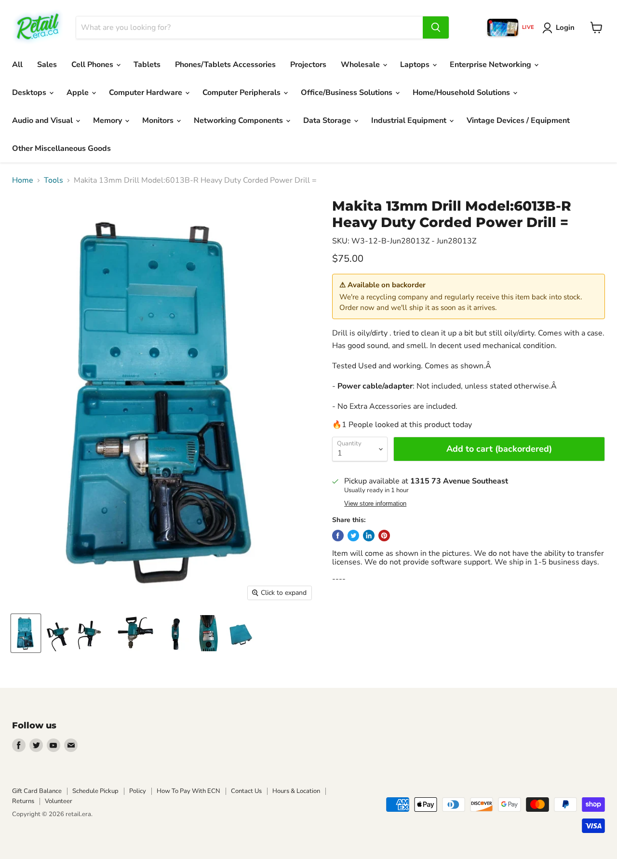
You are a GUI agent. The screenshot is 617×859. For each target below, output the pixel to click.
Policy (137, 791)
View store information (375, 503)
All (17, 64)
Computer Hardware (146, 92)
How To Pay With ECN (188, 791)
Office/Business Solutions (347, 92)
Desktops (30, 92)
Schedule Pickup (95, 791)
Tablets (147, 64)
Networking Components (239, 120)
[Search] (436, 27)
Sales (47, 64)
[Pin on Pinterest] (384, 535)
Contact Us (246, 791)
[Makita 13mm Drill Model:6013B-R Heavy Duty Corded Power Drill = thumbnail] (25, 633)
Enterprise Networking (491, 64)
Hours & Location (296, 791)
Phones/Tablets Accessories (225, 64)
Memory (108, 120)
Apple (79, 92)
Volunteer (58, 801)
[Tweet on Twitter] (353, 535)
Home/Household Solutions (462, 92)
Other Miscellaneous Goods (61, 148)
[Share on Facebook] (338, 535)
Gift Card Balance (37, 791)
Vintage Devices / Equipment (518, 120)
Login (565, 27)
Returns (23, 801)
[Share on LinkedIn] (369, 535)
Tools (53, 180)
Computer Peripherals (242, 92)
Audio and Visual (43, 120)
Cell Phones (93, 64)
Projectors (308, 64)
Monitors (158, 120)
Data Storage (328, 120)
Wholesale (361, 64)
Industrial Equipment (409, 120)
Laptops (415, 64)
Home (22, 180)
